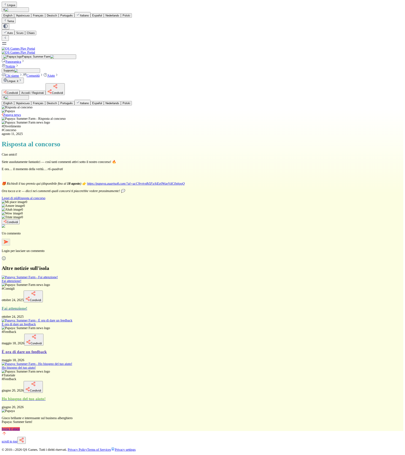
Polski (126, 15)
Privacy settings (125, 449)
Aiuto (51, 75)
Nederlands (112, 15)
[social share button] (21, 440)
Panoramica (13, 61)
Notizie (10, 66)
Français (38, 15)
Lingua (11, 5)
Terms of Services (99, 449)
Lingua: (12, 81)
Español (97, 15)
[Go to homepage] (202, 50)
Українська (23, 15)
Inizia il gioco (11, 429)
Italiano (84, 15)
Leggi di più (23, 198)
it (4, 9)
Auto (10, 33)
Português (66, 15)
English (7, 15)
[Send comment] (6, 242)
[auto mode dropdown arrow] (5, 26)
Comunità (33, 75)
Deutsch (52, 15)
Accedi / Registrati (32, 92)
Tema (10, 21)
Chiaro (31, 33)
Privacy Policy (77, 449)
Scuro (19, 33)
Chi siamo (12, 75)
